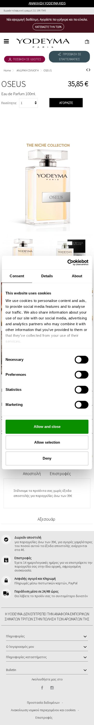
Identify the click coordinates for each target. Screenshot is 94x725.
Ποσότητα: (9, 103)
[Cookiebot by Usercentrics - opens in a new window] (67, 262)
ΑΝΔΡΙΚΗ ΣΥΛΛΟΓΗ (28, 70)
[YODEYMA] (42, 43)
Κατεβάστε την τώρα (48, 27)
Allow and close (47, 426)
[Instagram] (52, 688)
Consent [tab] (17, 276)
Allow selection (47, 442)
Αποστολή (32, 473)
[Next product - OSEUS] (89, 70)
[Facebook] (42, 688)
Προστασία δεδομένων (43, 702)
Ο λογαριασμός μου (20, 646)
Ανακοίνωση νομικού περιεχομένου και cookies (43, 710)
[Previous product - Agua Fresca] (87, 70)
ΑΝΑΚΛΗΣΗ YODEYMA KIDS (47, 3)
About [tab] (77, 276)
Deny (47, 458)
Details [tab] (47, 276)
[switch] (76, 372)
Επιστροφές (60, 473)
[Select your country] (85, 10)
